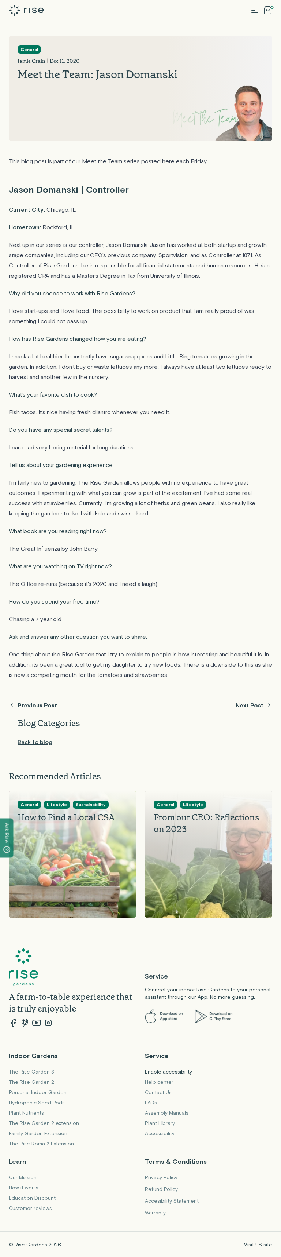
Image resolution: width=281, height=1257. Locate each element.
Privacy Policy (161, 1177)
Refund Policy (161, 1189)
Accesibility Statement (172, 1201)
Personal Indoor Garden (38, 1092)
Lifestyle (57, 804)
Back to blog (35, 742)
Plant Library (160, 1123)
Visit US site (258, 1244)
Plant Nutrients (26, 1113)
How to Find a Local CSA (66, 817)
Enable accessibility (168, 1072)
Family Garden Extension (38, 1133)
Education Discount (32, 1198)
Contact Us (158, 1092)
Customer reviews (30, 1208)
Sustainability (91, 804)
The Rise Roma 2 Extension (41, 1144)
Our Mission (23, 1177)
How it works (23, 1188)
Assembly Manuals (166, 1113)
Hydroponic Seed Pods (37, 1102)
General (29, 49)
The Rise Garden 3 (31, 1072)
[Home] (26, 10)
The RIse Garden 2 (31, 1082)
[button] (254, 10)
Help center (159, 1082)
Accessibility (160, 1133)
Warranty (155, 1213)
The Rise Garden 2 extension (44, 1123)
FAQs (151, 1102)
